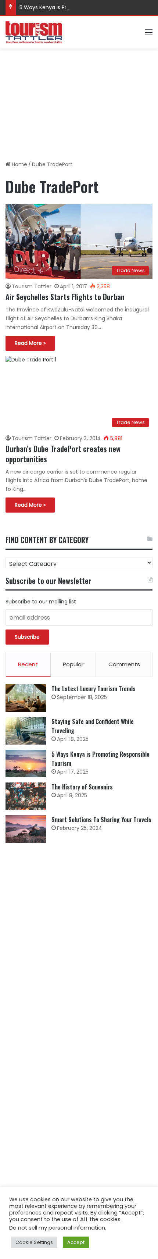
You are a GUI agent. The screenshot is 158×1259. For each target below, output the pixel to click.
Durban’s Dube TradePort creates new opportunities (63, 453)
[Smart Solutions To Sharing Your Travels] (26, 829)
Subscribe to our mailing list (41, 601)
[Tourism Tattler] (34, 32)
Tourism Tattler (31, 286)
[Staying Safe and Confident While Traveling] (26, 731)
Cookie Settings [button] (34, 1242)
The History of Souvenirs (82, 786)
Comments (124, 664)
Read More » (30, 343)
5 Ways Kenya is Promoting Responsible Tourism (81, 7)
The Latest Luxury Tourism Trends (93, 688)
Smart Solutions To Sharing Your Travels (101, 819)
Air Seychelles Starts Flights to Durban (65, 296)
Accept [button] (76, 1242)
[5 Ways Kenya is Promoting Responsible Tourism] (26, 763)
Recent (28, 664)
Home (18, 164)
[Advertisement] (79, 102)
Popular (73, 664)
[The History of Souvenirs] (26, 796)
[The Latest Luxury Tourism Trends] (26, 698)
